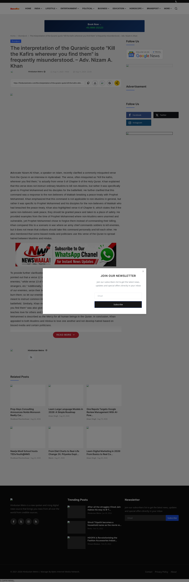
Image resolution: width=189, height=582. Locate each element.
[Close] (143, 271)
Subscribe (118, 304)
